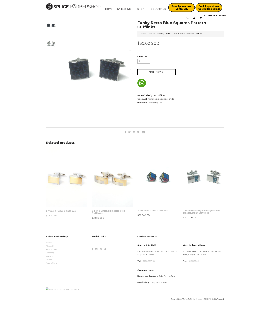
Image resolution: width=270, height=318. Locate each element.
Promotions (51, 263)
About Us (50, 246)
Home (108, 9)
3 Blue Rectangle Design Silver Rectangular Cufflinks (201, 211)
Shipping (50, 253)
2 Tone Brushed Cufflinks (61, 211)
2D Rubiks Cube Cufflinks (152, 210)
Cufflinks (152, 33)
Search (49, 242)
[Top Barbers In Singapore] (62, 289)
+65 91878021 (193, 261)
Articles (49, 259)
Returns (49, 256)
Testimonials (51, 249)
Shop (141, 9)
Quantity (142, 56)
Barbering (124, 9)
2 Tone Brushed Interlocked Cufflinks (108, 212)
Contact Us (158, 9)
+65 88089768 (148, 261)
